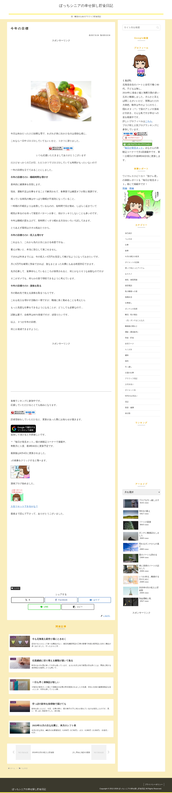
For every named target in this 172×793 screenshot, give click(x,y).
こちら (148, 121)
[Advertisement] (61, 60)
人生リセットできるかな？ (24, 506)
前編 (125, 188)
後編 (131, 188)
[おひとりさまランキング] (55, 148)
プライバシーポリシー (154, 784)
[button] (77, 607)
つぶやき (16, 588)
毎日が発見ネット (134, 148)
